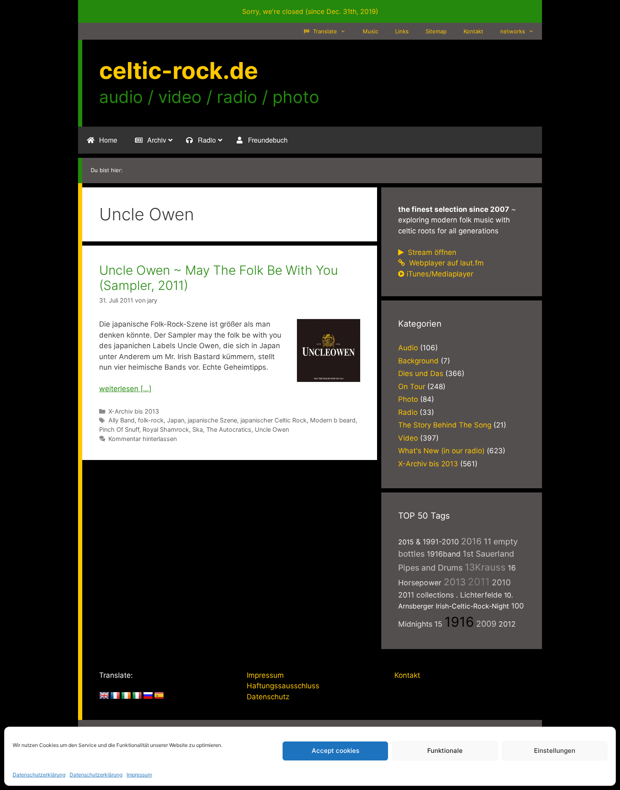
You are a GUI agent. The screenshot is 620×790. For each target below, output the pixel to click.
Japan (175, 420)
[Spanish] (159, 696)
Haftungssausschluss (283, 686)
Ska (197, 429)
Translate (324, 31)
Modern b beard (333, 420)
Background (418, 361)
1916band (444, 553)
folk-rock (151, 420)
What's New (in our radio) (441, 450)
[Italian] (137, 696)
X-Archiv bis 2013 (133, 411)
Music (370, 31)
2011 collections (426, 594)
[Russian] (148, 696)
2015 (406, 542)
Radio (408, 412)
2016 (471, 541)
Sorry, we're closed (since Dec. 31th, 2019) (310, 11)
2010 (501, 582)
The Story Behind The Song (444, 425)
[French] (115, 696)
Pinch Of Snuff (119, 429)
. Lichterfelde (479, 594)
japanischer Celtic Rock (273, 420)
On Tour (411, 386)
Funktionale (445, 751)
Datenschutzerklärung (39, 774)
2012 (507, 624)
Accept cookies (335, 751)
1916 (459, 622)
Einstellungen (554, 751)
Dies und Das (420, 373)
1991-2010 (441, 541)
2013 (455, 581)
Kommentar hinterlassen (142, 438)
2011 (479, 582)
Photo (408, 399)
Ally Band (121, 420)
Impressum (139, 774)
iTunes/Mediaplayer (440, 274)
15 (438, 624)
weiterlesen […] (125, 388)
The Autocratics (228, 429)
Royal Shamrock (166, 429)
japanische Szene (212, 420)
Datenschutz (268, 697)
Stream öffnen (431, 252)
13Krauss (485, 567)
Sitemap (436, 31)
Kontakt (473, 31)
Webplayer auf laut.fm (445, 263)
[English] (104, 696)
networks (512, 31)
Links (402, 31)
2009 (486, 624)
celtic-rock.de (178, 70)
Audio (408, 348)
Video (408, 438)
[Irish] (126, 696)
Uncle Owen (272, 429)
